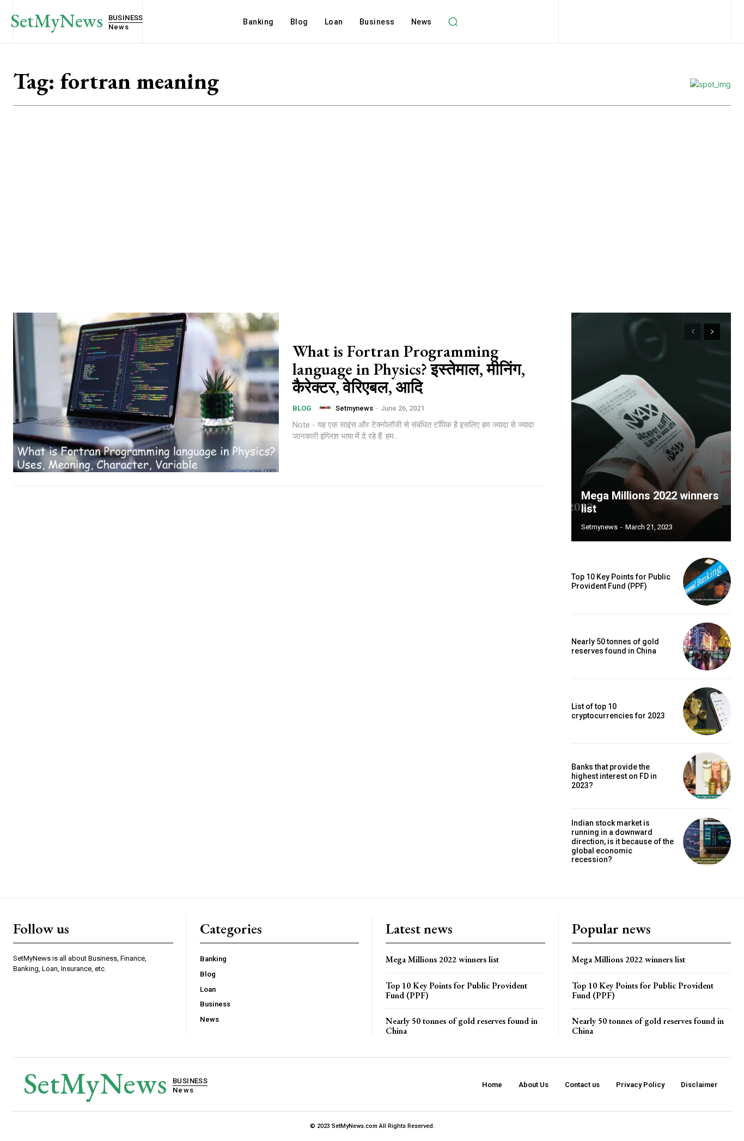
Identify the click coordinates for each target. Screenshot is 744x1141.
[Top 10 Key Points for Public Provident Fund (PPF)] (707, 582)
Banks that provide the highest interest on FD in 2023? (614, 776)
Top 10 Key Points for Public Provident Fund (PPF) (620, 581)
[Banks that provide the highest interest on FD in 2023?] (707, 776)
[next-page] (712, 332)
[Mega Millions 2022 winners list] (651, 427)
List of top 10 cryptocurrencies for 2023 (618, 711)
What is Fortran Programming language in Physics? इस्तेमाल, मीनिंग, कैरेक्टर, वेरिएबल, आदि (408, 369)
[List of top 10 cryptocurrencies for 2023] (707, 711)
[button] (453, 21)
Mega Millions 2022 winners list (442, 959)
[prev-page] (692, 332)
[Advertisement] (372, 187)
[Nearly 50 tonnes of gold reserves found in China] (707, 646)
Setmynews (354, 408)
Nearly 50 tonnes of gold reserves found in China (615, 646)
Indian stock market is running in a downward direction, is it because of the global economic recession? (622, 841)
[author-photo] (327, 407)
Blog (302, 408)
